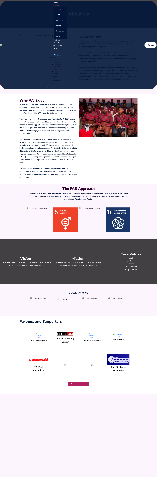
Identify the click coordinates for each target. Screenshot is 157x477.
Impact (56, 43)
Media (58, 36)
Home (55, 3)
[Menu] (47, 53)
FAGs (55, 48)
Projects (56, 40)
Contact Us (60, 31)
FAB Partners (61, 15)
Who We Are (61, 9)
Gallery (58, 25)
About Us (56, 5)
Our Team (59, 20)
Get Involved (58, 45)
